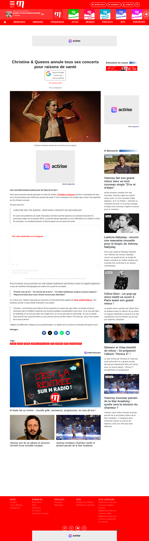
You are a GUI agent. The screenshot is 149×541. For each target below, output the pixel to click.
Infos (34, 505)
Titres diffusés (16, 505)
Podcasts (107, 22)
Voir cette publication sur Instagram (27, 236)
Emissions (38, 22)
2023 (66, 344)
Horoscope (139, 22)
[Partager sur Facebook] (43, 334)
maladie (27, 344)
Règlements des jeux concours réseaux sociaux (107, 505)
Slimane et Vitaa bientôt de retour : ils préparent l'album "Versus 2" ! (120, 350)
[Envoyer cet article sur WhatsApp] (61, 334)
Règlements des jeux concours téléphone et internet (107, 519)
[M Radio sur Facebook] (65, 528)
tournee (20, 344)
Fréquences (57, 22)
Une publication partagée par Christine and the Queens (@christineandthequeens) (55, 278)
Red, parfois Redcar (83, 300)
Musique (90, 22)
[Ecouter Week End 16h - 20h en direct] (121, 68)
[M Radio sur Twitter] (71, 528)
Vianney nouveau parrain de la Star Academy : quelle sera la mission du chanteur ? (121, 402)
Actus (75, 22)
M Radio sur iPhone (84, 502)
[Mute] (42, 14)
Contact (13, 502)
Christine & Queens (66, 195)
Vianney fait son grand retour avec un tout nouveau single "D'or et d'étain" (119, 182)
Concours (36, 510)
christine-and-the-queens (40, 344)
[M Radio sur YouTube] (77, 528)
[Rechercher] (137, 4)
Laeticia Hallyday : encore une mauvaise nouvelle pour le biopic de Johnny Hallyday (121, 242)
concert (13, 344)
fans (52, 344)
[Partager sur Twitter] (49, 334)
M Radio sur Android (85, 505)
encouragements (75, 344)
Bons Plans (37, 502)
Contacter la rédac (40, 513)
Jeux (122, 22)
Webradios (19, 22)
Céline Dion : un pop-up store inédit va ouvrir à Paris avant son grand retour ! (120, 298)
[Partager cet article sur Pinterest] (55, 334)
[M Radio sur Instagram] (84, 528)
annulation (59, 344)
